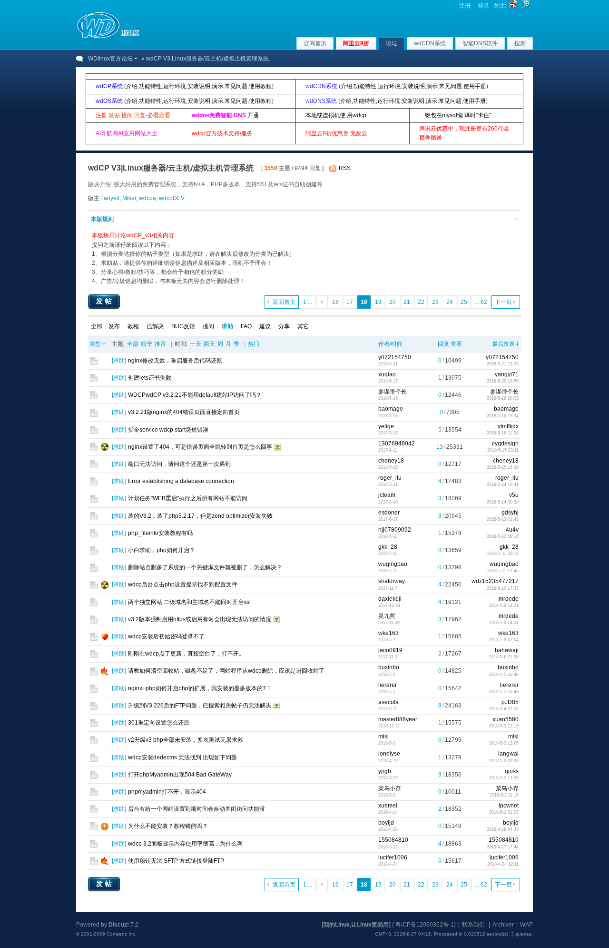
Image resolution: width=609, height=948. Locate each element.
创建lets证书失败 (149, 377)
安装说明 (198, 86)
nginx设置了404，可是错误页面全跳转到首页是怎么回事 (200, 447)
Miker (129, 198)
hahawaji (507, 650)
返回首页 (284, 302)
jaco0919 (390, 650)
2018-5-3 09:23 (504, 760)
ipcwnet (509, 805)
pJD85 (510, 702)
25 (464, 302)
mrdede (509, 598)
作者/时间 (390, 344)
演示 (217, 86)
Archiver (503, 924)
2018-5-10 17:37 (503, 588)
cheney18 (391, 460)
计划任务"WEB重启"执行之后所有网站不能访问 (187, 498)
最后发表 (503, 344)
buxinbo (388, 667)
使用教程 (260, 86)
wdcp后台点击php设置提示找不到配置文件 (182, 584)
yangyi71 (507, 374)
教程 (133, 326)
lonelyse (389, 753)
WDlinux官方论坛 (110, 58)
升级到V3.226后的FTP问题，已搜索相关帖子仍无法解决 (199, 705)
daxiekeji (390, 598)
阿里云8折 (356, 43)
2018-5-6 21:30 (504, 657)
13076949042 (396, 443)
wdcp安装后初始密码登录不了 (166, 636)
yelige (386, 426)
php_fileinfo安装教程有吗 (160, 533)
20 (392, 302)
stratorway (391, 581)
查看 (456, 344)
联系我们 (473, 924)
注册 (465, 5)
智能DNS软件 (480, 43)
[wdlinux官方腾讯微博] (526, 5)
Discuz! (118, 924)
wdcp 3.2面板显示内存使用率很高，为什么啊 (185, 843)
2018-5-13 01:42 (503, 519)
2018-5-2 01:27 (504, 812)
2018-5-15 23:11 (503, 450)
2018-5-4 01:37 (504, 708)
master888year (397, 719)
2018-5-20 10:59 (503, 381)
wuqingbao (392, 564)
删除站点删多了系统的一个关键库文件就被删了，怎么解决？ (205, 567)
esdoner (389, 512)
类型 (95, 344)
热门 (253, 344)
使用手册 (474, 86)
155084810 (393, 840)
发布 (114, 326)
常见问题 (236, 86)
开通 (253, 115)
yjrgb (384, 771)
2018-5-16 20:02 (503, 398)
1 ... (307, 302)
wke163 (388, 633)
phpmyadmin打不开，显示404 (167, 791)
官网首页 (315, 43)
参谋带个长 (392, 391)
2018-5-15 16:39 (503, 467)
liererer (387, 685)
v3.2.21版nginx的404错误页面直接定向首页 (184, 412)
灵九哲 (386, 616)
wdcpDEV (172, 198)
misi (383, 736)
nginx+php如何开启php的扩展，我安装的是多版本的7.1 (199, 688)
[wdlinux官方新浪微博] (513, 5)
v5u (514, 495)
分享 (284, 326)
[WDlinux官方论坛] (108, 37)
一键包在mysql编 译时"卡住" (455, 115)
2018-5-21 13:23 (503, 364)
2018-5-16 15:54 (503, 415)
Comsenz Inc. (122, 934)
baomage (390, 408)
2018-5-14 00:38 (503, 502)
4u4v (512, 529)
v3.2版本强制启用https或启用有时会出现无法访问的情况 (199, 619)
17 (349, 302)
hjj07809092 (394, 529)
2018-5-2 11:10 (504, 795)
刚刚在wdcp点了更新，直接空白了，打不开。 (186, 653)
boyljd (386, 822)
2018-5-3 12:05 (504, 743)
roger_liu (390, 477)
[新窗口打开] (94, 363)
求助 (119, 360)
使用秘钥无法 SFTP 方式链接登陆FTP (176, 860)
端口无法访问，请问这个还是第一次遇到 (179, 464)
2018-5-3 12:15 (504, 726)
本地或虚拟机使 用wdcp (335, 115)
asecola (388, 702)
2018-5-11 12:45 (503, 570)
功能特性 (150, 86)
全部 (96, 326)
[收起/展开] (516, 219)
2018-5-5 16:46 (504, 674)
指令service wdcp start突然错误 (168, 429)
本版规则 (102, 219)
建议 (265, 326)
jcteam (386, 495)
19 (378, 302)
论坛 (391, 43)
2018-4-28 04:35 (503, 829)
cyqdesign (505, 443)
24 (449, 302)
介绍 (132, 86)
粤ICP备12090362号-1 (424, 924)
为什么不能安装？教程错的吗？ (168, 826)
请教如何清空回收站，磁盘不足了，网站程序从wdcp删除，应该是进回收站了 (226, 670)
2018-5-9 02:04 (504, 639)
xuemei (387, 805)
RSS (345, 168)
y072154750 (394, 357)
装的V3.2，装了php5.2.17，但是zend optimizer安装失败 (200, 516)
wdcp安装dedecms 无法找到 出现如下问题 (182, 757)
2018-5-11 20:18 (503, 553)
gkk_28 (387, 547)
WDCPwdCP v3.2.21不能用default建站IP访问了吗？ (195, 395)
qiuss (512, 771)
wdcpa (147, 198)
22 (421, 302)
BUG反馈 (183, 326)
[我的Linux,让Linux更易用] (356, 924)
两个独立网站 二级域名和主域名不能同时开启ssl (189, 602)
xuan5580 (505, 719)
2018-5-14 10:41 (503, 484)
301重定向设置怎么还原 (158, 722)
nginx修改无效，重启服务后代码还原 (175, 360)
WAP (526, 924)
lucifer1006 (392, 857)
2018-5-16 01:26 (503, 433)
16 (335, 302)
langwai (508, 753)
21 (406, 302)
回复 (443, 344)
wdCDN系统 (430, 43)
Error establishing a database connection (181, 481)
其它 (303, 326)
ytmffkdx (508, 426)
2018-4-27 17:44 (503, 847)
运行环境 (174, 86)
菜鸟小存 (389, 788)
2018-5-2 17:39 (504, 778)
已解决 (155, 326)
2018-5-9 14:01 (504, 622)
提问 (208, 326)
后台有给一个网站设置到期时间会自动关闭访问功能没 (196, 809)
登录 (483, 5)
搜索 (520, 43)
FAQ (246, 326)
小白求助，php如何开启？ (161, 550)
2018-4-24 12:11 (503, 864)
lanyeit (110, 198)
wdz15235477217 (495, 581)
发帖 (105, 301)
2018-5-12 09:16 (503, 536)
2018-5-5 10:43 (504, 691)
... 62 (481, 302)
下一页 (503, 302)
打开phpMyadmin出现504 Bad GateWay (180, 774)
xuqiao (387, 374)
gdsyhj (510, 512)
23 (435, 302)
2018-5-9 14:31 (504, 605)
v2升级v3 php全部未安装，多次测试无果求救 (185, 739)
